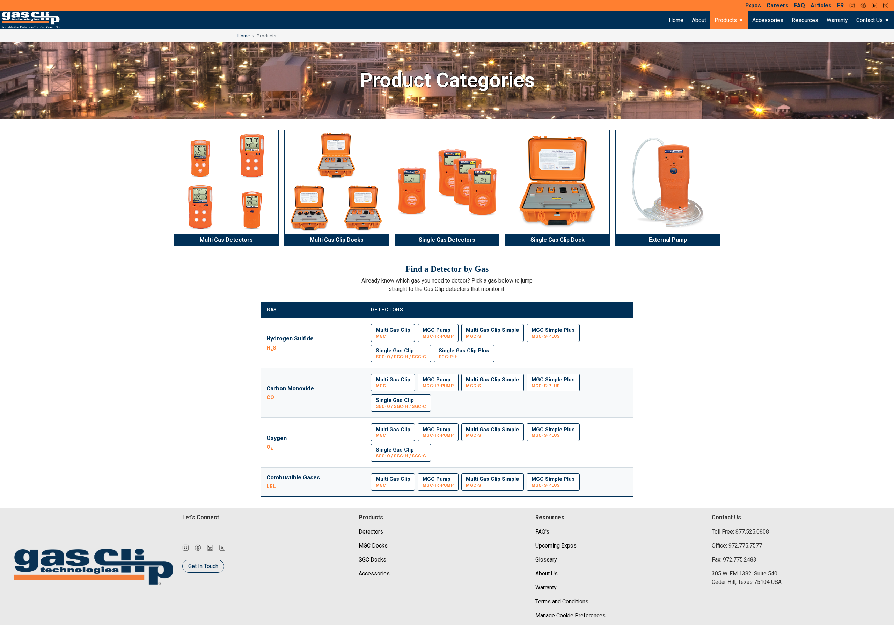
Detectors (371, 531)
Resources (805, 20)
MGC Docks (373, 545)
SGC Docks (372, 559)
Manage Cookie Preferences (570, 615)
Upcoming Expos (556, 545)
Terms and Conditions (561, 601)
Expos (753, 5)
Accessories (767, 20)
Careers (778, 5)
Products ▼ (729, 20)
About (699, 20)
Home (676, 20)
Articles (821, 5)
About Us (546, 573)
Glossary (546, 559)
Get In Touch (203, 566)
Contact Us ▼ (873, 20)
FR (840, 5)
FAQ (799, 5)
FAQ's (542, 531)
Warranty (837, 20)
